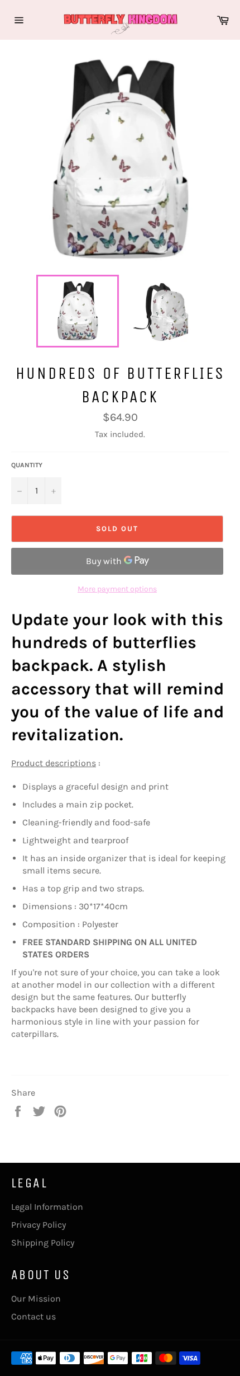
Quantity (26, 465)
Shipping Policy (42, 1242)
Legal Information (47, 1206)
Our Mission (36, 1298)
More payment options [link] (117, 589)
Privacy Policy (38, 1224)
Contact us (33, 1316)
